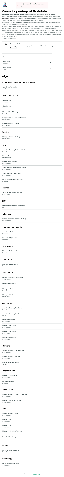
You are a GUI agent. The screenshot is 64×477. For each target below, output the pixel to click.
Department (6, 61)
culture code (5, 18)
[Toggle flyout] (50, 63)
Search (5, 55)
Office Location (7, 67)
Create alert (13, 48)
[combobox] (3, 63)
